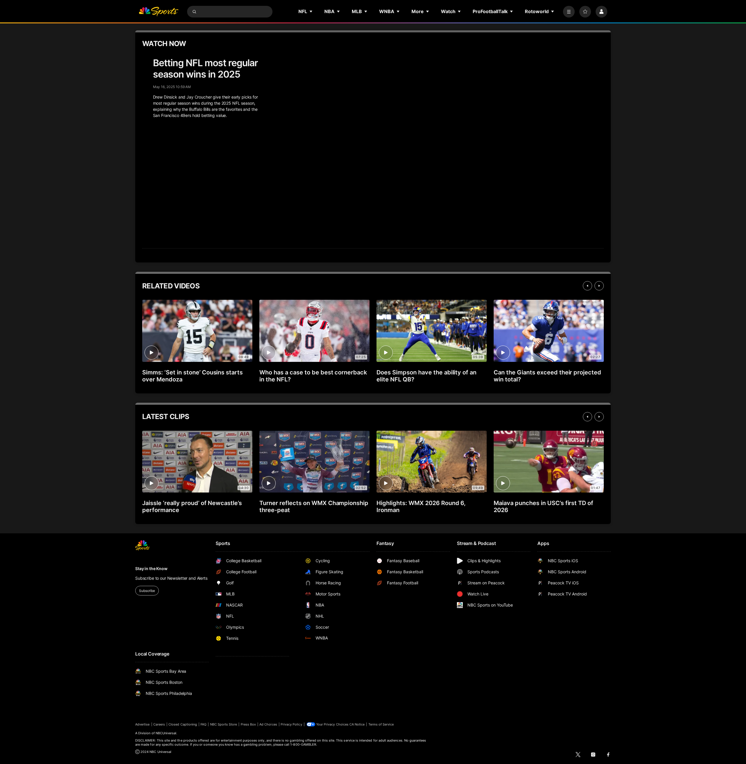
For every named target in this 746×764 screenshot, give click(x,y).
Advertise (142, 724)
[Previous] (587, 285)
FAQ (203, 724)
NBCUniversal (166, 733)
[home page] (158, 11)
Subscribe (147, 590)
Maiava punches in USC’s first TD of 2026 (543, 507)
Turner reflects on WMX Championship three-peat (313, 507)
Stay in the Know (151, 568)
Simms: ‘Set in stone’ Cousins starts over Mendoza (192, 376)
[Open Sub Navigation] (311, 11)
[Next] (599, 285)
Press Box (248, 724)
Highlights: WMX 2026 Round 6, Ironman (421, 507)
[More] (569, 11)
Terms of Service (381, 724)
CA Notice (357, 724)
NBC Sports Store (223, 724)
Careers (159, 724)
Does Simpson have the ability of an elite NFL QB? (426, 376)
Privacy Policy (291, 724)
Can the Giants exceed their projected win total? (547, 376)
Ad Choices (268, 724)
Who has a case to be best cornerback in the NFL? (313, 376)
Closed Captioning (182, 724)
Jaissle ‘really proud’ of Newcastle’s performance (192, 507)
